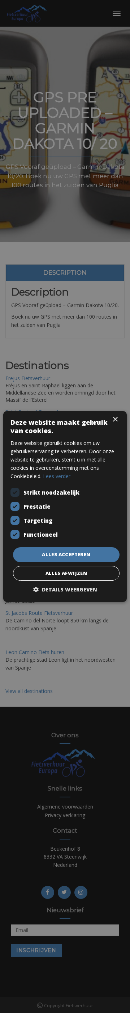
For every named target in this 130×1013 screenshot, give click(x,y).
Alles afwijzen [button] (66, 573)
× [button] (115, 419)
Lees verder (56, 476)
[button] (65, 589)
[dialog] (65, 506)
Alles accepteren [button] (66, 554)
